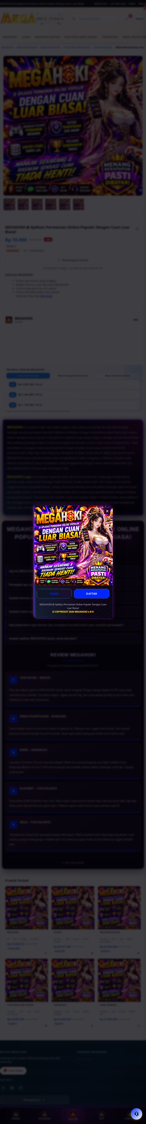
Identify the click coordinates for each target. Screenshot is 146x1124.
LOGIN (54, 593)
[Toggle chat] (136, 1114)
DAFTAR (91, 593)
